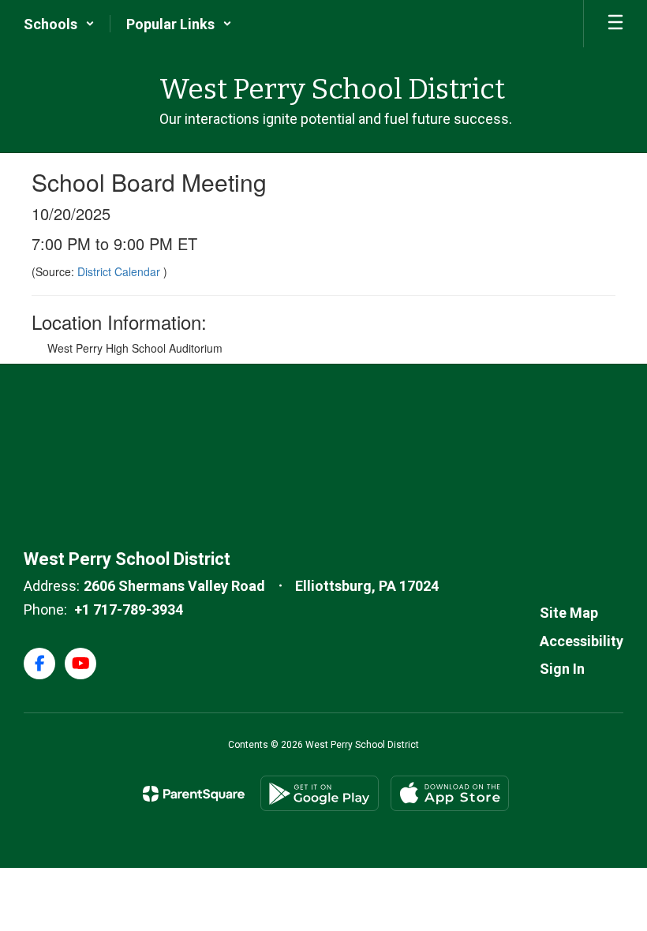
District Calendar (120, 271)
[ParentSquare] (194, 794)
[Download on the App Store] (450, 793)
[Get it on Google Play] (319, 793)
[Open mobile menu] (615, 23)
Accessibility (581, 641)
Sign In (562, 668)
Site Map (569, 612)
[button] (59, 23)
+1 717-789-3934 (128, 609)
